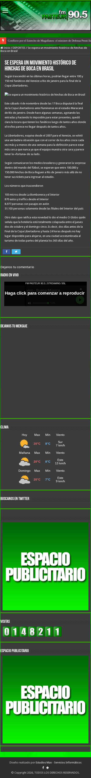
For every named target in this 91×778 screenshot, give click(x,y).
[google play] (47, 767)
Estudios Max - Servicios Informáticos (58, 762)
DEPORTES (19, 47)
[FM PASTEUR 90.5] (45, 16)
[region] (45, 566)
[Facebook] (43, 767)
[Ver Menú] (5, 11)
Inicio (6, 47)
